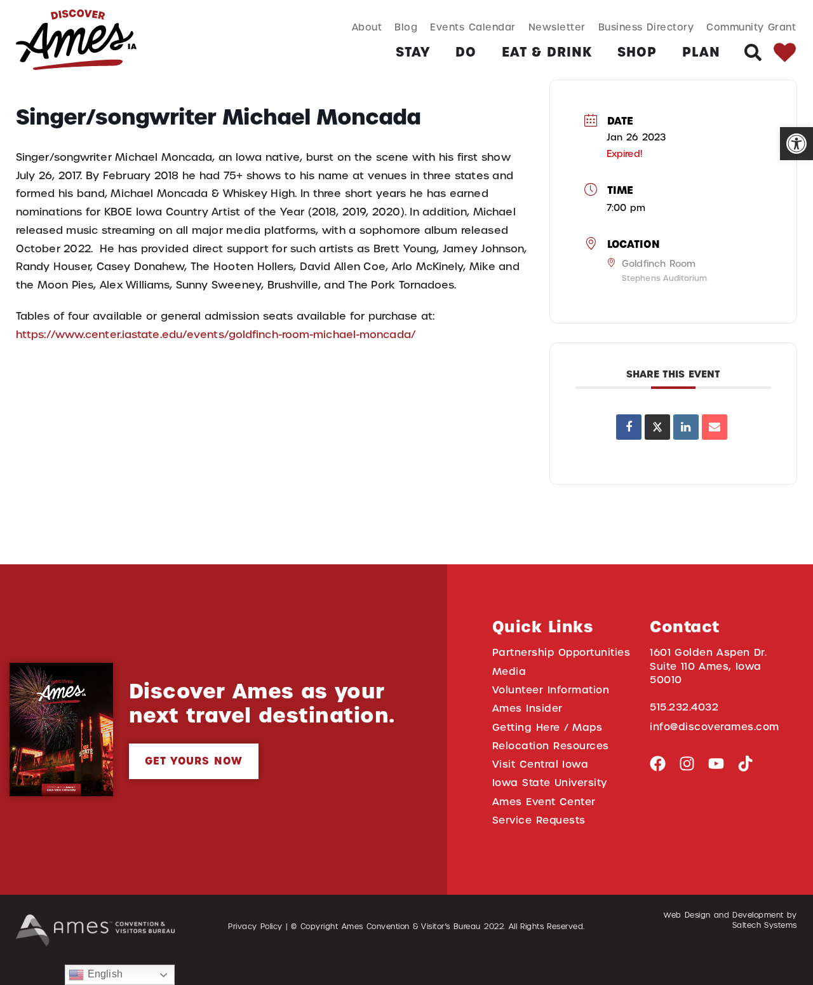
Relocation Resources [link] (550, 745)
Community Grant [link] (751, 27)
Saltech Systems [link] (764, 925)
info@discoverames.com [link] (714, 726)
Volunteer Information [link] (550, 689)
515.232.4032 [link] (684, 707)
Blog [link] (405, 27)
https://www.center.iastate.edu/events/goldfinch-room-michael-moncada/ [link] (215, 334)
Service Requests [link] (539, 820)
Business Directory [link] (646, 27)
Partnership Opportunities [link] (561, 652)
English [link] (103, 973)
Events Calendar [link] (472, 27)
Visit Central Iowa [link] (540, 764)
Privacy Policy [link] (255, 926)
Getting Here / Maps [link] (547, 727)
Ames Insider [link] (527, 708)
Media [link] (509, 671)
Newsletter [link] (557, 27)
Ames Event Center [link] (544, 801)
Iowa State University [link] (549, 782)
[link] (796, 143)
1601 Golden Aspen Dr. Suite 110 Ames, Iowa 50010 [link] (708, 666)
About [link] (367, 27)
